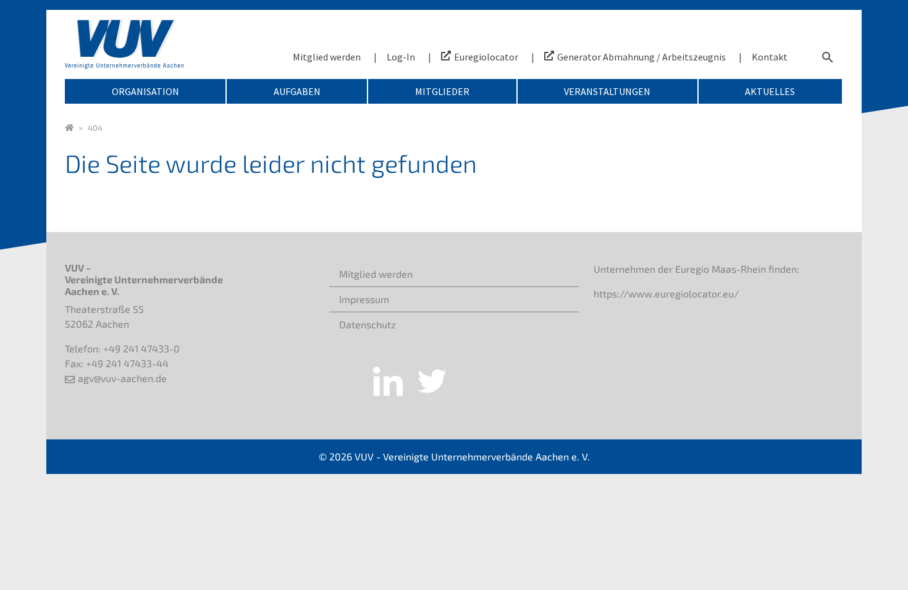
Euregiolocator (486, 57)
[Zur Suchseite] (827, 56)
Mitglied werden (327, 57)
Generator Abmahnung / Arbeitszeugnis (641, 57)
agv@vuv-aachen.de (122, 378)
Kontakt (770, 57)
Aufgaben (297, 91)
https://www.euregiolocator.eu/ (666, 293)
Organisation (145, 91)
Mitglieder (442, 91)
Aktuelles (770, 91)
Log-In (401, 57)
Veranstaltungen (607, 91)
